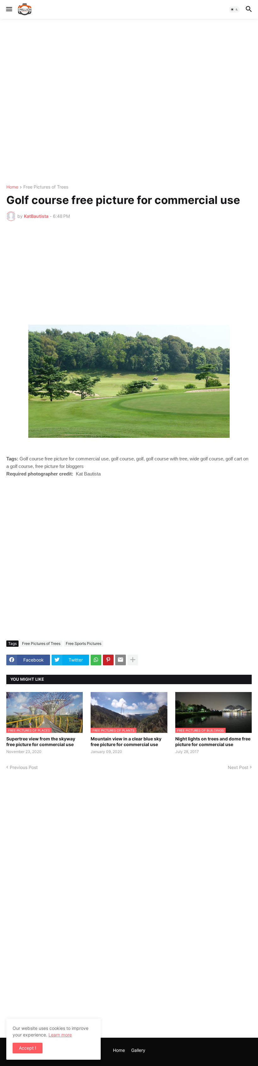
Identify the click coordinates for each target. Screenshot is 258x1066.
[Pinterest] (108, 660)
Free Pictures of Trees (45, 187)
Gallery (138, 1050)
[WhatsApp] (96, 660)
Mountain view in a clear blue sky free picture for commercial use (126, 741)
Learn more (60, 1034)
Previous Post (24, 767)
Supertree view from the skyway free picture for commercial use (40, 741)
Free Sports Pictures (83, 643)
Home (12, 187)
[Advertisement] (129, 101)
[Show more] (132, 660)
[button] (8, 9)
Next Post (238, 767)
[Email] (120, 660)
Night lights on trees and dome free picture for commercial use (212, 741)
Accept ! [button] (27, 1048)
